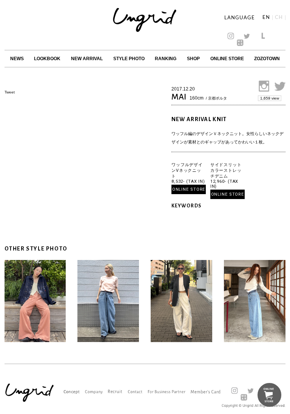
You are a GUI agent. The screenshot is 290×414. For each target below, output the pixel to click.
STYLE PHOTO (129, 58)
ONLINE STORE (227, 58)
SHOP (193, 58)
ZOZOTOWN (267, 58)
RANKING (165, 58)
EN (266, 17)
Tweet (10, 92)
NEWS (17, 58)
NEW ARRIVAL (87, 58)
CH (279, 17)
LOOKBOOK (47, 58)
